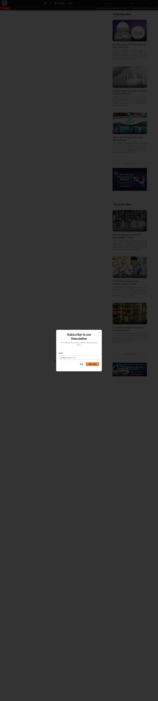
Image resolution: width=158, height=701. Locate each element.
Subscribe (92, 364)
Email (61, 353)
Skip (81, 364)
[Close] (99, 332)
